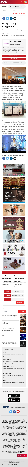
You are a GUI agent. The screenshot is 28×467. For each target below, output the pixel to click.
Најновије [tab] (5, 308)
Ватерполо (11, 427)
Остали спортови (9, 428)
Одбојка (24, 426)
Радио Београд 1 (6, 276)
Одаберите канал (15, 291)
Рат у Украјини (16, 421)
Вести (4, 419)
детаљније (14, 51)
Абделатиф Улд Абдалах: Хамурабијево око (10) (8, 329)
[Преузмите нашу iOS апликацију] (14, 395)
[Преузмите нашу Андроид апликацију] (14, 400)
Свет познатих (20, 432)
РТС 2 (10, 438)
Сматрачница (14, 422)
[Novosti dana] (14, 170)
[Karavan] (14, 223)
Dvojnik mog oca (7, 359)
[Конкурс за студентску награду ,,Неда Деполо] (14, 196)
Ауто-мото (23, 427)
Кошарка (14, 426)
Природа (22, 433)
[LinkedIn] (11, 18)
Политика (9, 419)
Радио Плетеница (18, 276)
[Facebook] (3, 18)
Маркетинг (14, 451)
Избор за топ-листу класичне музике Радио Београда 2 (9, 316)
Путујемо (13, 432)
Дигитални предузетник (8, 434)
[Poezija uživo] (14, 210)
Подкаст (21, 422)
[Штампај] (14, 18)
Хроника (9, 420)
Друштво (15, 420)
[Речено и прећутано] (14, 236)
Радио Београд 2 (6, 278)
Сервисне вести (6, 422)
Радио (4, 444)
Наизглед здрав (14, 435)
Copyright (12, 461)
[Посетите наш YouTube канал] (18, 411)
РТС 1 (5, 438)
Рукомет (4, 427)
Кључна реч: (7, 299)
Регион (15, 419)
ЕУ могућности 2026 (18, 423)
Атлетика (17, 427)
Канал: (7, 291)
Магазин (4, 431)
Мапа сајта (21, 456)
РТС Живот (18, 439)
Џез (3, 335)
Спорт (3, 426)
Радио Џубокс (17, 281)
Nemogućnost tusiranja (8, 366)
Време (23, 421)
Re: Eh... (4, 380)
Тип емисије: (7, 295)
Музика (24, 431)
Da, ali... (4, 352)
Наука (17, 433)
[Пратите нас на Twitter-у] (10, 411)
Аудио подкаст (14, 58)
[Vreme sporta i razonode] (14, 250)
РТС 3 (14, 438)
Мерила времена (7, 421)
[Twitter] (7, 18)
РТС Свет (20, 438)
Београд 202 (5, 284)
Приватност (6, 461)
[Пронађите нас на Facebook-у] (14, 411)
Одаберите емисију (16, 295)
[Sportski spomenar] (14, 263)
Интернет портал (17, 452)
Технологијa (6, 432)
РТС (3, 451)
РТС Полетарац (16, 441)
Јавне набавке (21, 451)
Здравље (5, 433)
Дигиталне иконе (15, 41)
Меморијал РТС (19, 428)
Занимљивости (17, 431)
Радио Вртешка (18, 284)
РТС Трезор (18, 440)
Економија (22, 420)
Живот (9, 431)
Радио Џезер (17, 287)
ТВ (3, 438)
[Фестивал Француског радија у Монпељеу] (14, 183)
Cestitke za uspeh (7, 373)
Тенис (19, 426)
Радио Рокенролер (19, 278)
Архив (3, 287)
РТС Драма (11, 439)
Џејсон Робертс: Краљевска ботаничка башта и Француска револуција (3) (9, 343)
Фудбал (8, 426)
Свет (20, 419)
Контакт (7, 451)
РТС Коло (11, 440)
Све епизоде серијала (14, 55)
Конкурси (8, 452)
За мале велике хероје (21, 434)
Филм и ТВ (11, 433)
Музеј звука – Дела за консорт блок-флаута (9, 322)
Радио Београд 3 (6, 281)
